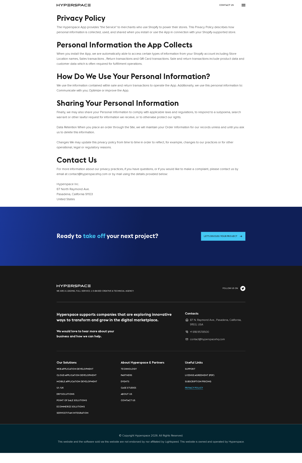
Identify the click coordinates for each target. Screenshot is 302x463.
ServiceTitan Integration (72, 412)
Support (190, 368)
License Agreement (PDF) (199, 375)
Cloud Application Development (77, 375)
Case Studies (128, 387)
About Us (126, 394)
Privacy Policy (194, 387)
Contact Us (226, 5)
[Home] (74, 286)
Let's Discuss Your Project (220, 236)
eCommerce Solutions (71, 406)
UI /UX (60, 387)
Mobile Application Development (77, 381)
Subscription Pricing (198, 381)
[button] (243, 5)
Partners (126, 375)
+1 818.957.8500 (199, 332)
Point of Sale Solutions (72, 400)
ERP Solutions (65, 394)
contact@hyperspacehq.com (207, 339)
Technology (129, 368)
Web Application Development (75, 368)
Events (125, 381)
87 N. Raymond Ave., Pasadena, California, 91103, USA (215, 322)
